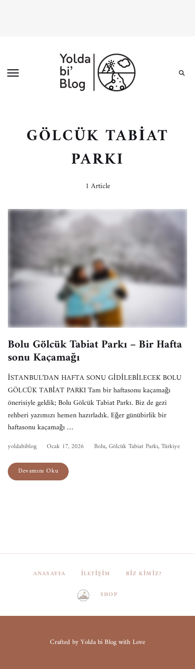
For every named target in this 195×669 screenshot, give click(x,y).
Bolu (100, 446)
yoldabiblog (22, 446)
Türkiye (170, 446)
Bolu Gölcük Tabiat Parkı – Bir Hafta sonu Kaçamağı (95, 351)
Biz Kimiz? (144, 574)
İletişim (95, 574)
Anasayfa (49, 574)
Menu (13, 73)
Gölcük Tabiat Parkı (133, 446)
